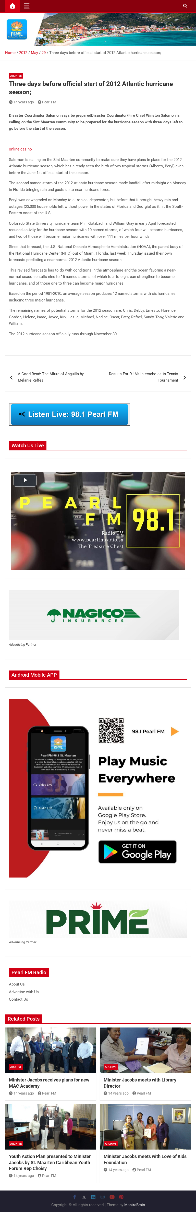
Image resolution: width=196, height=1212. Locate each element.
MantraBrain (134, 1205)
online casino (20, 149)
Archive (16, 76)
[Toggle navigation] (26, 6)
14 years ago (24, 102)
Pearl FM (49, 102)
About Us (17, 984)
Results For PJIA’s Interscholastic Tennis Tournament (143, 377)
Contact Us (18, 999)
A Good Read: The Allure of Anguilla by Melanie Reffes (51, 377)
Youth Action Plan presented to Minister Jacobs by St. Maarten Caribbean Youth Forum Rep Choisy (50, 1162)
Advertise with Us (24, 992)
